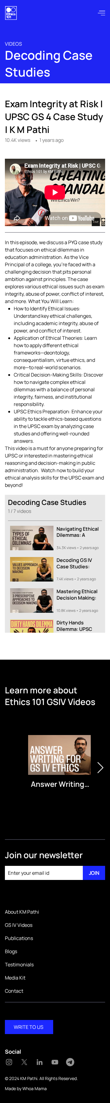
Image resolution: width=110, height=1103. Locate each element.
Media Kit (15, 977)
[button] (101, 13)
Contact (14, 990)
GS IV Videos (18, 925)
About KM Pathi (22, 911)
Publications (19, 938)
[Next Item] (100, 768)
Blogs (11, 951)
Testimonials (19, 964)
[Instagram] (9, 1062)
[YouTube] (55, 1062)
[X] (24, 1062)
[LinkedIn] (39, 1062)
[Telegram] (70, 1062)
